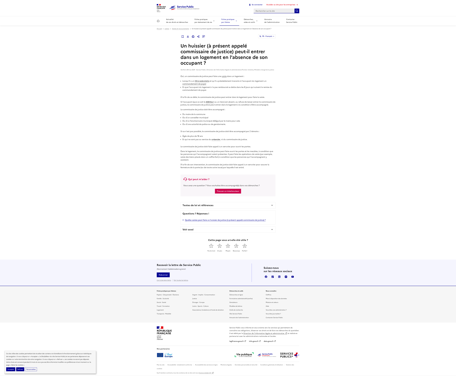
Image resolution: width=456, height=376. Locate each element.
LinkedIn (279, 276)
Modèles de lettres (235, 306)
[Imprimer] (193, 36)
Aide (267, 306)
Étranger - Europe (198, 302)
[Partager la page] (198, 36)
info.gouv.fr (254, 341)
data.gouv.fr (269, 341)
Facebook (266, 276)
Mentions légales (226, 365)
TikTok (272, 276)
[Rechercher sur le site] (296, 11)
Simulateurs (233, 302)
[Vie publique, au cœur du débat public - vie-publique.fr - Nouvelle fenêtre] (244, 355)
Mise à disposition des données (276, 299)
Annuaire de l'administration (239, 318)
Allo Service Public (235, 314)
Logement (160, 310)
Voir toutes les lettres (181, 280)
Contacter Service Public (291, 21)
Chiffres (268, 295)
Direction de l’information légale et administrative (264, 333)
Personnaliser (31, 369)
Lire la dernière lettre (164, 280)
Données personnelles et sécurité (246, 365)
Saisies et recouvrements (180, 29)
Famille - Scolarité (163, 299)
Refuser (20, 369)
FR (267, 36)
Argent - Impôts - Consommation (203, 295)
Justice (167, 29)
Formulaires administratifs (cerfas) (241, 299)
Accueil (159, 29)
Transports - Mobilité (164, 314)
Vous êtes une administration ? (276, 310)
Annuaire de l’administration (272, 21)
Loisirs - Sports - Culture (200, 306)
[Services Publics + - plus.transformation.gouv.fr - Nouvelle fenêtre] (289, 355)
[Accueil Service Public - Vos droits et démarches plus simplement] (185, 10)
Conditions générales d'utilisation (271, 365)
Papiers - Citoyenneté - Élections (168, 295)
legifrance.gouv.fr (236, 341)
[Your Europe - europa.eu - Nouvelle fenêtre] (165, 355)
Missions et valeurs (272, 302)
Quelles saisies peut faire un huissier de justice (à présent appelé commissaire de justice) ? (225, 220)
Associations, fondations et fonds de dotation (208, 310)
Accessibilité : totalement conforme (179, 365)
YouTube (292, 276)
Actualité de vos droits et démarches (177, 21)
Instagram (286, 276)
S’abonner (163, 274)
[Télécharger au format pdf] (188, 36)
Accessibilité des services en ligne (206, 365)
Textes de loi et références (198, 205)
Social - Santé (161, 302)
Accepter (10, 369)
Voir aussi (188, 229)
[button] (203, 36)
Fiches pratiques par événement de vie (203, 21)
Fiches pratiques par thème (227, 21)
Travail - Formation (163, 306)
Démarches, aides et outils (249, 21)
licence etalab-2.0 (205, 373)
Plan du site (160, 365)
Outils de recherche (236, 310)
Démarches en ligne (236, 295)
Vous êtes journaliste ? (273, 314)
